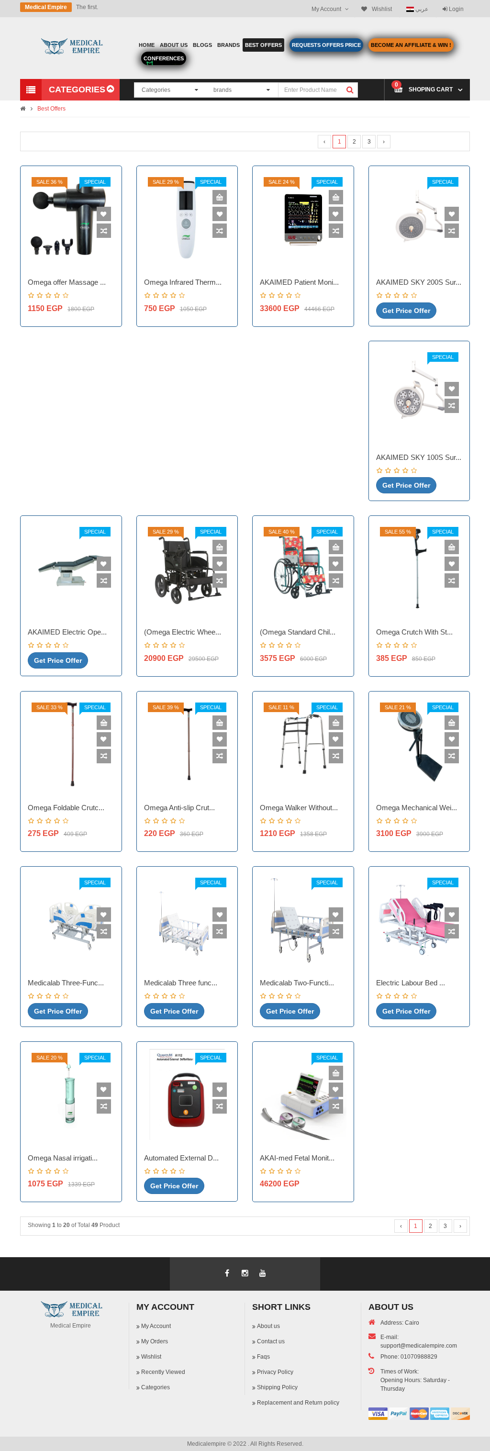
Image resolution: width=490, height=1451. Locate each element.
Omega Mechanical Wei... (416, 808)
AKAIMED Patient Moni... (299, 282)
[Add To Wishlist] (104, 214)
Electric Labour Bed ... (410, 983)
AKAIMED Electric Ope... (67, 632)
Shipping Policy (277, 1387)
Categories (155, 1387)
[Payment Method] (378, 1413)
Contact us (271, 1341)
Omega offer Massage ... (67, 282)
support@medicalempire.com (418, 1345)
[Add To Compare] (104, 230)
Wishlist (151, 1356)
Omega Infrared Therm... (183, 282)
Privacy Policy (275, 1372)
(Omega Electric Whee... (182, 632)
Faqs (263, 1356)
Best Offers (51, 108)
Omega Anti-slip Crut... (179, 808)
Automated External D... (181, 1158)
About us (268, 1326)
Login (455, 9)
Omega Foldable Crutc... (66, 808)
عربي (421, 9)
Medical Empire (46, 7)
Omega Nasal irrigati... (63, 1158)
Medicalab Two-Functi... (297, 983)
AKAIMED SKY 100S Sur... (418, 457)
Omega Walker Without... (299, 808)
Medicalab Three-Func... (66, 983)
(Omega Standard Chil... (297, 632)
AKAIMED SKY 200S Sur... (418, 282)
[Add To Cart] (219, 197)
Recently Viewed (163, 1372)
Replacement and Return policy (298, 1402)
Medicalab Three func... (180, 983)
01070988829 (419, 1356)
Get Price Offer (406, 310)
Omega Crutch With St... (414, 632)
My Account (156, 1326)
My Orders (154, 1341)
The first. (87, 7)
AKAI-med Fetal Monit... (297, 1158)
